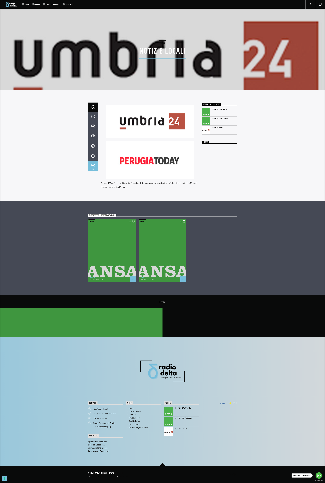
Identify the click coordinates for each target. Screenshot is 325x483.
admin (92, 278)
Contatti (70, 4)
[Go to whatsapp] (319, 475)
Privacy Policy (134, 418)
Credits (119, 472)
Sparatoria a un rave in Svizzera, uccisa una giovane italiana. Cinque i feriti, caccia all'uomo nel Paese (98, 448)
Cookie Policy (134, 421)
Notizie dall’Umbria (220, 118)
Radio (37, 4)
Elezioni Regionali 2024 (138, 427)
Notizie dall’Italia (219, 109)
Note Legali (134, 424)
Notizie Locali (217, 127)
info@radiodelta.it (100, 418)
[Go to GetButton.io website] (319, 480)
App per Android (107, 476)
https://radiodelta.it (100, 409)
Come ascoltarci (53, 4)
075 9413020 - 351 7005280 (104, 413)
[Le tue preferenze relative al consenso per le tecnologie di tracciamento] (4, 478)
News (162, 43)
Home (27, 4)
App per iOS (123, 476)
